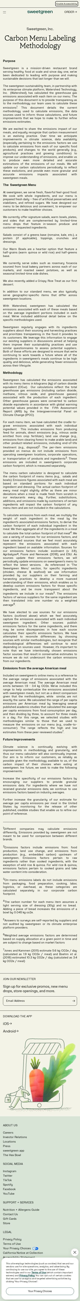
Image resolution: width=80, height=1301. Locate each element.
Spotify (8, 1185)
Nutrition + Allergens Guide (21, 1210)
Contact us (10, 1214)
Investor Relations (15, 1137)
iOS (6, 1023)
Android (9, 1031)
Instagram (9, 1171)
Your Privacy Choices (17, 1248)
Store (6, 1223)
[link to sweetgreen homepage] (40, 12)
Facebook (9, 1189)
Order (69, 12)
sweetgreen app (13, 1151)
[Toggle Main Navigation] (4, 12)
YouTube (9, 1194)
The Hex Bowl (12, 1155)
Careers (8, 1133)
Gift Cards (10, 1219)
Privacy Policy (12, 1239)
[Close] (75, 1252)
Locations (9, 1142)
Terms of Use (12, 1244)
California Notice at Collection (23, 1253)
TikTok (7, 1180)
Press (6, 1146)
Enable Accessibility (66, 3)
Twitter (7, 1176)
